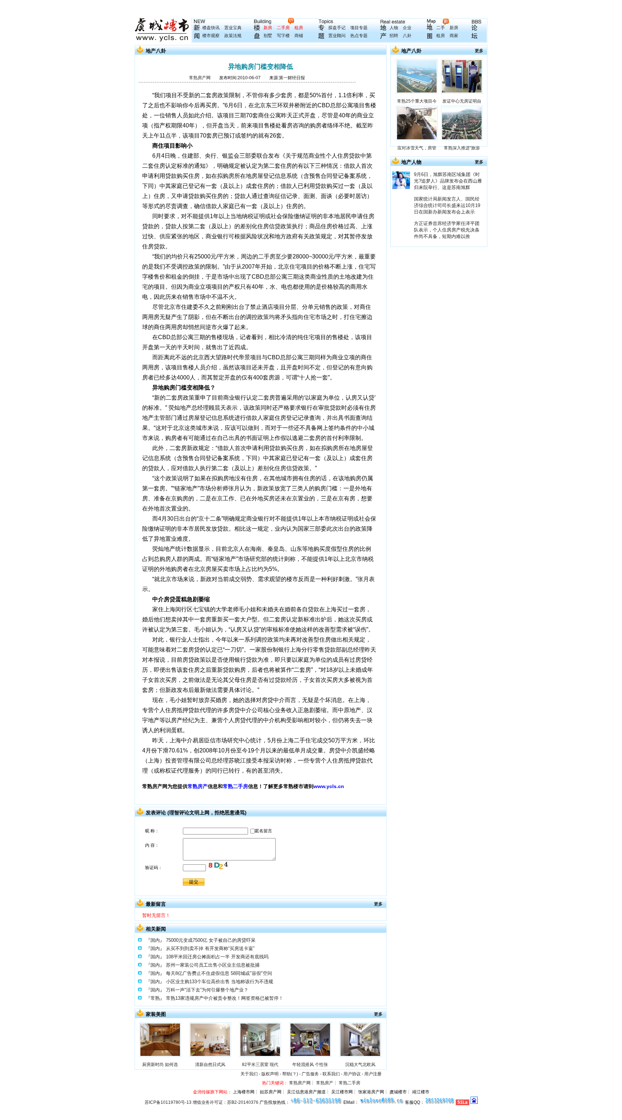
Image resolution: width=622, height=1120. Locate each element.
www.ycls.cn (329, 786)
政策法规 (233, 35)
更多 (378, 904)
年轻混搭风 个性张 (310, 1064)
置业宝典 (233, 27)
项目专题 (359, 27)
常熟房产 (198, 786)
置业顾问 (337, 35)
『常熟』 (155, 998)
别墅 (267, 35)
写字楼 (283, 35)
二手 (440, 27)
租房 (298, 27)
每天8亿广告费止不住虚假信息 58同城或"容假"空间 (219, 973)
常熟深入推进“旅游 (462, 147)
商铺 (298, 35)
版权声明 (270, 1073)
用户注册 (373, 1073)
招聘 (393, 35)
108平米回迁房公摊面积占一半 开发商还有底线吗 (217, 956)
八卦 (407, 35)
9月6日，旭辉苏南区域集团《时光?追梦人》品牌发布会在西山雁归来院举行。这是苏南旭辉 (448, 181)
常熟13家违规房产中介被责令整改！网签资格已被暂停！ (224, 998)
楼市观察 (211, 35)
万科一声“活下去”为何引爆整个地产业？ (207, 990)
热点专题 (359, 35)
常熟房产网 (200, 77)
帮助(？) (290, 1073)
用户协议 (352, 1073)
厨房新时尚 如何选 (160, 1064)
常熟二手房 (235, 786)
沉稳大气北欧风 (360, 1064)
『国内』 (155, 940)
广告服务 (310, 1073)
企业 (407, 27)
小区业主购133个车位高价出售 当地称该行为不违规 (219, 981)
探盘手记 (337, 27)
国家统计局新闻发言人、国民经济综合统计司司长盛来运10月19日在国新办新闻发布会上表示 (447, 205)
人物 (393, 27)
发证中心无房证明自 (461, 101)
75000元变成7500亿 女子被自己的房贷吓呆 (211, 940)
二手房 (283, 27)
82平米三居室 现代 (260, 1064)
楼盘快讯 (211, 27)
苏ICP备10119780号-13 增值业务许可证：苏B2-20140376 (201, 1102)
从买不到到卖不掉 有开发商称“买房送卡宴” (210, 948)
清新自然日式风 (210, 1064)
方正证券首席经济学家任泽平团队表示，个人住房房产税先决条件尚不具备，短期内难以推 (446, 230)
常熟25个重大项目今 (417, 101)
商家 (454, 35)
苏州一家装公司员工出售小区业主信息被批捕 (213, 965)
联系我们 (331, 1073)
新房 (267, 27)
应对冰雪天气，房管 (416, 147)
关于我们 (249, 1073)
